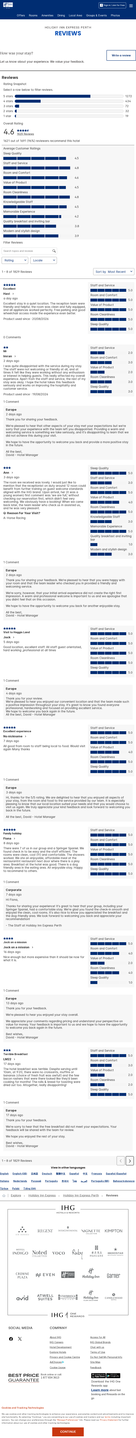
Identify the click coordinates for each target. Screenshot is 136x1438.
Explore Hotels (58, 1352)
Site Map (95, 1362)
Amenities (47, 15)
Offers (21, 15)
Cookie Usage (58, 1367)
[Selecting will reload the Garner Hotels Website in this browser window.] (113, 1275)
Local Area (75, 15)
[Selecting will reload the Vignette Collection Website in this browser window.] (91, 1230)
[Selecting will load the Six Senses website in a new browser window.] (22, 1230)
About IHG (55, 1337)
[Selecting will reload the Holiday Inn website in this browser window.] (91, 1275)
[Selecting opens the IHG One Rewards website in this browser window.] (68, 1315)
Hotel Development (61, 1347)
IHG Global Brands (100, 1342)
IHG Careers (56, 1342)
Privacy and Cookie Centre (65, 1357)
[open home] (5, 1195)
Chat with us (97, 1347)
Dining (61, 15)
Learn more (100, 1390)
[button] (131, 5)
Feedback (95, 1367)
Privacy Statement (109, 1419)
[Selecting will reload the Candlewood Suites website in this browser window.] (113, 1297)
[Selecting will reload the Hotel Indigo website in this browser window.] (20, 1252)
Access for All (97, 1337)
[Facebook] (11, 1339)
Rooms (33, 15)
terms (108, 1416)
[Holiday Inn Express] (8, 5)
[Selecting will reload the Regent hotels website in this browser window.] (45, 1230)
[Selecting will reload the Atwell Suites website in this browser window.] (45, 1297)
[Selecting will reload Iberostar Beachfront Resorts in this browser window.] (115, 1252)
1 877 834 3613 (50, 1377)
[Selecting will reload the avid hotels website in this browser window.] (22, 1297)
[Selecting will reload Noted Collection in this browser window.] (39, 1252)
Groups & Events (96, 15)
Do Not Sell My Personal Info (106, 1357)
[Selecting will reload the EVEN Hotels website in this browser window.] (45, 1275)
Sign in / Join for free (114, 5)
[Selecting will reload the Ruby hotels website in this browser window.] (77, 1252)
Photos (115, 15)
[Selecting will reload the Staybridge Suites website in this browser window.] (68, 1297)
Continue (68, 1431)
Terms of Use (97, 1352)
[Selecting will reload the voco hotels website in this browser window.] (58, 1252)
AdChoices (56, 1362)
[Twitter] (20, 1339)
